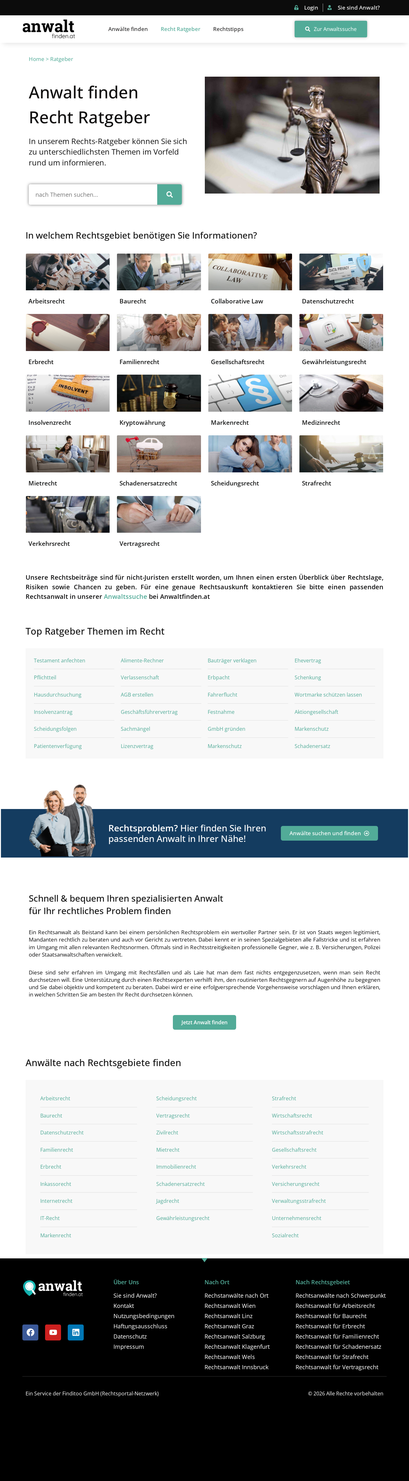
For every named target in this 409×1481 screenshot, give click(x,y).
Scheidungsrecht (235, 483)
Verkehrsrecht (49, 543)
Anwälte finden (128, 29)
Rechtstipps (228, 29)
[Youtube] (53, 1332)
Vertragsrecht (140, 543)
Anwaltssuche (125, 596)
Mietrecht (42, 483)
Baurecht (133, 301)
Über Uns (126, 1282)
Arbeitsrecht (46, 301)
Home (36, 59)
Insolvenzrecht (49, 422)
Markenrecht (230, 422)
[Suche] (169, 194)
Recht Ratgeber (180, 29)
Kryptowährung (143, 422)
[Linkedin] (76, 1332)
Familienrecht (139, 362)
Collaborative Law (237, 301)
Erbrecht (41, 362)
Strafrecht (316, 483)
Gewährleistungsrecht (334, 362)
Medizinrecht (321, 422)
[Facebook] (30, 1332)
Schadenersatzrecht (148, 483)
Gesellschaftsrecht (238, 362)
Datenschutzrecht (328, 301)
